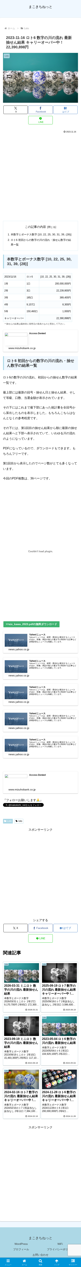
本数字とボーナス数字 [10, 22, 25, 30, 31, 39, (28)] (41, 234)
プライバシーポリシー (60, 1249)
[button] (73, 768)
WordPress (21, 1243)
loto (20, 821)
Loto (9, 821)
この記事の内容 (35, 226)
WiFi (60, 1243)
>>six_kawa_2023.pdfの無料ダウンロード (31, 624)
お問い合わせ (40, 1254)
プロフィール (21, 1249)
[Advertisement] (40, 176)
